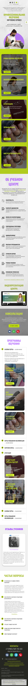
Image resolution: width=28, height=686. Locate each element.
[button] (10, 535)
